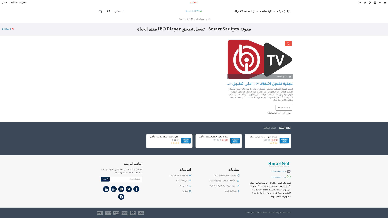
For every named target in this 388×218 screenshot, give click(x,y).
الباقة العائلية (269, 128)
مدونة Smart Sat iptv (195, 19)
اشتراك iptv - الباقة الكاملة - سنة (264, 136)
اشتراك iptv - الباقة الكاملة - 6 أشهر (213, 136)
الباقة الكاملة (285, 128)
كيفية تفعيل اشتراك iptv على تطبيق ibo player (260, 84)
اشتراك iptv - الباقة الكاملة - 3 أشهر (164, 136)
